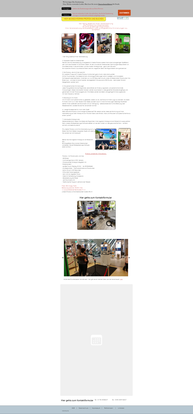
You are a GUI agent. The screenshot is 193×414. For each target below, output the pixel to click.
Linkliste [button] (121, 408)
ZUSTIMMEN (124, 13)
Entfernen (66, 15)
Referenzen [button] (108, 408)
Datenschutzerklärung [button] (105, 4)
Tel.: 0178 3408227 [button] (101, 400)
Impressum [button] (96, 408)
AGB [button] (73, 408)
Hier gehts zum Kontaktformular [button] (96, 197)
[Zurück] (63, 257)
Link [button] (121, 279)
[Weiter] (129, 257)
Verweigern (66, 9)
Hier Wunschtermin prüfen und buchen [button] (83, 19)
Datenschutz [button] (83, 408)
